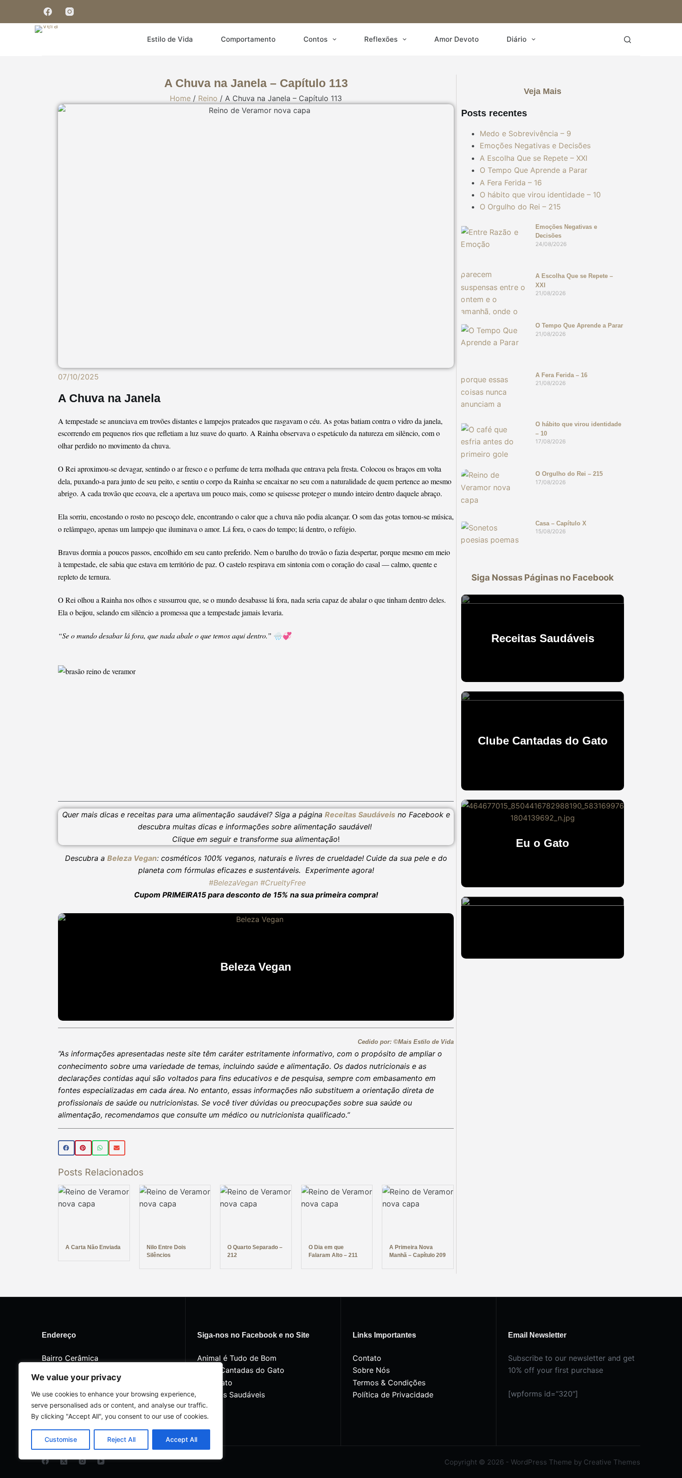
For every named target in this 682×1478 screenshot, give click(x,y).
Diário (517, 39)
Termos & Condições (389, 1382)
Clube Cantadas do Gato (240, 1370)
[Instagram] (69, 11)
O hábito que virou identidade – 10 (540, 194)
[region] (121, 1410)
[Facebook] (47, 11)
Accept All (181, 1439)
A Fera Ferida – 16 (511, 182)
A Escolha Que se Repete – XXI (533, 158)
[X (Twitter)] (63, 1461)
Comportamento (248, 39)
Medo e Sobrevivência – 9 (525, 133)
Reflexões (381, 39)
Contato (367, 1358)
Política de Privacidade (393, 1394)
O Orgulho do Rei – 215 (520, 206)
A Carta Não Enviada (93, 1247)
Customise (61, 1439)
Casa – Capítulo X (560, 523)
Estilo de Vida (170, 39)
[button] (66, 1148)
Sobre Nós (371, 1370)
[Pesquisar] (627, 39)
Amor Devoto (456, 39)
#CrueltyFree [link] (283, 882)
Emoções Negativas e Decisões (535, 145)
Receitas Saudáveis (231, 1394)
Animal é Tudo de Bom (237, 1358)
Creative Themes (612, 1462)
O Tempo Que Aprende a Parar (533, 170)
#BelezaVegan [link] (233, 882)
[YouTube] (100, 1461)
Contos (315, 39)
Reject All (121, 1439)
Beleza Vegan (132, 858)
